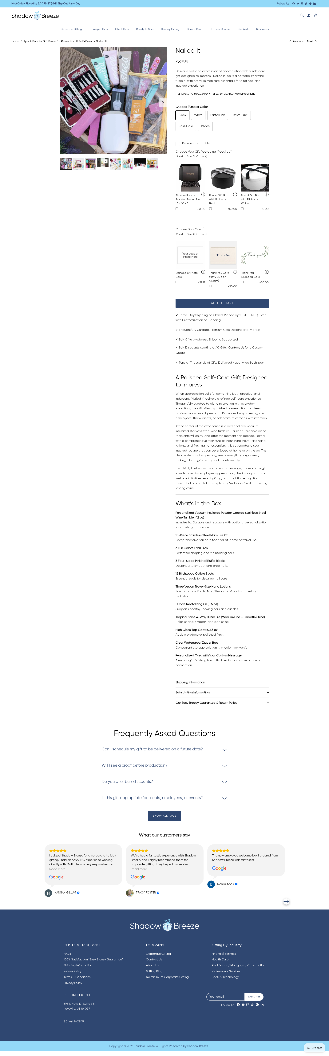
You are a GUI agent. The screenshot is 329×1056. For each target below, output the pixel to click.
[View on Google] (56, 877)
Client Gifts (122, 29)
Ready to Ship (144, 29)
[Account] (307, 16)
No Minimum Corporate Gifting (167, 977)
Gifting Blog (154, 971)
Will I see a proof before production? (134, 766)
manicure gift (257, 468)
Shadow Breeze (144, 1046)
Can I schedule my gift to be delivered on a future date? (152, 749)
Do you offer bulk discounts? (127, 782)
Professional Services (226, 971)
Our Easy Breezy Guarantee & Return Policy (206, 702)
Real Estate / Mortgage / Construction (238, 965)
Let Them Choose (219, 29)
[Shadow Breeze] (35, 15)
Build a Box (194, 29)
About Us (152, 965)
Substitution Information (193, 692)
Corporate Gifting (71, 29)
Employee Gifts (98, 29)
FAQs (67, 953)
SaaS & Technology (225, 977)
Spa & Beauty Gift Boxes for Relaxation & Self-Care (57, 41)
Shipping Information (190, 682)
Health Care (220, 959)
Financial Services (224, 953)
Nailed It (101, 41)
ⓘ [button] (203, 195)
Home (15, 41)
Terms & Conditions (77, 977)
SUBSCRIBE (254, 997)
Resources (262, 29)
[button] (43, 901)
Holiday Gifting (170, 29)
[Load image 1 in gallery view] (113, 100)
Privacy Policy (73, 983)
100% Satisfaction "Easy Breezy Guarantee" (93, 959)
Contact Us (236, 347)
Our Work (243, 29)
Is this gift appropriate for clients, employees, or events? (152, 798)
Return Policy (72, 971)
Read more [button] (57, 869)
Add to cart (222, 303)
